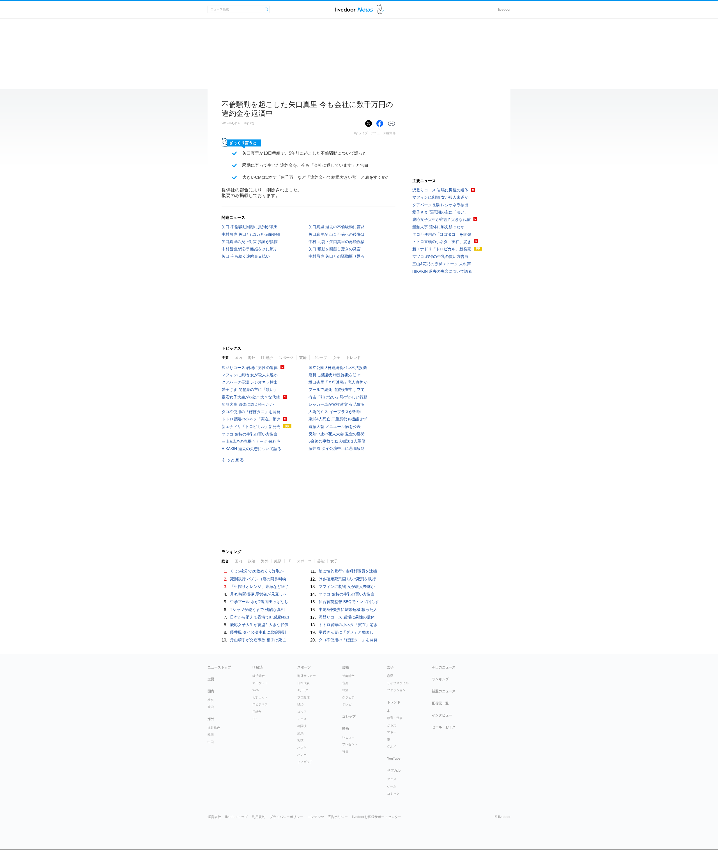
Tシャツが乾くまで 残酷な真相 (257, 609)
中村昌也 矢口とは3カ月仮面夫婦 (251, 234)
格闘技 (302, 726)
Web (255, 690)
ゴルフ (302, 711)
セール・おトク (443, 727)
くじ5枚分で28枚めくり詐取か (257, 571)
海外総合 (214, 727)
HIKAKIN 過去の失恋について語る (251, 448)
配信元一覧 (440, 703)
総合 (225, 561)
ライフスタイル (398, 683)
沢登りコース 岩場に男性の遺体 (250, 367)
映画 (345, 728)
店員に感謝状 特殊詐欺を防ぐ (335, 375)
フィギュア (305, 762)
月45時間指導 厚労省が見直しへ (258, 594)
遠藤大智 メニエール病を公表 (335, 426)
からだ (391, 725)
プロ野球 (303, 697)
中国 (211, 742)
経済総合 (258, 675)
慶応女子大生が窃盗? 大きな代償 (251, 397)
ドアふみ (380, 9)
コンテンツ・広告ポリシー (327, 817)
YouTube (394, 758)
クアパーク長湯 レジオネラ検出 (250, 382)
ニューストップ (219, 667)
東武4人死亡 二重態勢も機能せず (338, 419)
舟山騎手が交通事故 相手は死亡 (258, 640)
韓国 (211, 734)
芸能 (303, 358)
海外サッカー (306, 675)
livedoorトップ (236, 817)
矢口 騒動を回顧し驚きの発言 (335, 249)
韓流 (345, 690)
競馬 (300, 733)
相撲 (300, 740)
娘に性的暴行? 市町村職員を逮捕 (348, 571)
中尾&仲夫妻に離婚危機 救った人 (348, 609)
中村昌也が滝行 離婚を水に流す (250, 249)
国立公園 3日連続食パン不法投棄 (338, 367)
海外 (251, 358)
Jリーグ (302, 690)
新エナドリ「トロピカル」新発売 (251, 426)
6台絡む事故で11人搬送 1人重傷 (337, 441)
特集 (345, 751)
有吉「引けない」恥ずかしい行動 (338, 397)
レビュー (348, 737)
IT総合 (256, 711)
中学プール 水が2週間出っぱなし (259, 601)
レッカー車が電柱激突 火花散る (337, 404)
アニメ (391, 779)
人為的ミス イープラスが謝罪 (335, 411)
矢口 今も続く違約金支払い (246, 256)
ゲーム (391, 786)
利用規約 (258, 817)
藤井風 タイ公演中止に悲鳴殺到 (337, 448)
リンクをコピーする (391, 124)
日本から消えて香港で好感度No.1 (259, 617)
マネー (391, 732)
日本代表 (303, 683)
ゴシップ (319, 358)
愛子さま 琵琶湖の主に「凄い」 (250, 389)
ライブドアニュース (354, 9)
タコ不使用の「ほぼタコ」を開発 (251, 411)
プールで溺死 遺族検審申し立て (337, 389)
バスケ (302, 747)
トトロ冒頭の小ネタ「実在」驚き (251, 419)
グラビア (348, 697)
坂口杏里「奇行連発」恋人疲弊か (338, 382)
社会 (211, 700)
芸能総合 (348, 675)
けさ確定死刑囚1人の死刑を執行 (347, 579)
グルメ (391, 746)
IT (289, 561)
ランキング (440, 679)
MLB (300, 704)
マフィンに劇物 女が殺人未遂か (250, 375)
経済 (278, 561)
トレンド (353, 358)
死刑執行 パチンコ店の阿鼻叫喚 (258, 579)
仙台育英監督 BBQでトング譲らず (349, 601)
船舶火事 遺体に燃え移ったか (248, 404)
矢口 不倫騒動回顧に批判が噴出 (250, 226)
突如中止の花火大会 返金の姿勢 (337, 434)
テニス (302, 719)
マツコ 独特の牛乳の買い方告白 (250, 434)
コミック (393, 793)
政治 (251, 561)
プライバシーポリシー (286, 817)
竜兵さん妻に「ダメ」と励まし (346, 632)
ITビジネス (260, 704)
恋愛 (390, 675)
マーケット (260, 683)
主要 (225, 358)
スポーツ (286, 358)
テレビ (346, 704)
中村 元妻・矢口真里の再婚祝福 (337, 241)
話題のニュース (443, 691)
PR (254, 719)
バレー (302, 754)
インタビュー (442, 715)
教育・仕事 (394, 718)
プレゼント (350, 744)
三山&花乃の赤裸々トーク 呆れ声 (251, 441)
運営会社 (214, 817)
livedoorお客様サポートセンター (376, 817)
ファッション (396, 690)
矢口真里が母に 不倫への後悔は (337, 234)
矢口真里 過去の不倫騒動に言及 (337, 226)
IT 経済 (267, 358)
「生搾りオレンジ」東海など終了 (259, 586)
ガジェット (260, 697)
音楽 (345, 683)
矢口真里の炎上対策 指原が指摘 (250, 241)
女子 (336, 358)
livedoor (504, 10)
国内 (238, 358)
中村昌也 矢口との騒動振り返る (337, 256)
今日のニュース (443, 667)
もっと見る (233, 459)
